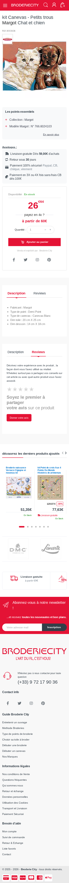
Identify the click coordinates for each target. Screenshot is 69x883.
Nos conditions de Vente (16, 774)
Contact (6, 854)
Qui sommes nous (12, 785)
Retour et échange (13, 791)
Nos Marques (9, 756)
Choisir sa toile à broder (15, 739)
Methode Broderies (13, 728)
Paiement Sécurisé (13, 814)
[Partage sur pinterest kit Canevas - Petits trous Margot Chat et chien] (49, 259)
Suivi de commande (13, 837)
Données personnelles (15, 796)
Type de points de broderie (17, 733)
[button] (45, 5)
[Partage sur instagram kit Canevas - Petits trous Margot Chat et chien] (37, 259)
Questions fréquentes (14, 779)
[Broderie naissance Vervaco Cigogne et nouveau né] (19, 487)
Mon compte (9, 831)
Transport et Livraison (14, 808)
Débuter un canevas (13, 750)
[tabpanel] (19, 490)
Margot (9, 22)
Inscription (54, 627)
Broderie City (29, 869)
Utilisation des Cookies (15, 802)
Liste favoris (9, 848)
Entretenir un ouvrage (14, 722)
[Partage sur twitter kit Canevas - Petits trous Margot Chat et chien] (25, 259)
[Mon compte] (54, 5)
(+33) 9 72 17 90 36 (38, 681)
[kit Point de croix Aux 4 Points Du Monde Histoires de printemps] (50, 487)
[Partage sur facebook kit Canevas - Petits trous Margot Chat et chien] (13, 259)
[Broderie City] (25, 5)
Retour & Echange (12, 842)
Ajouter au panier (37, 241)
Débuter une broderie (14, 745)
